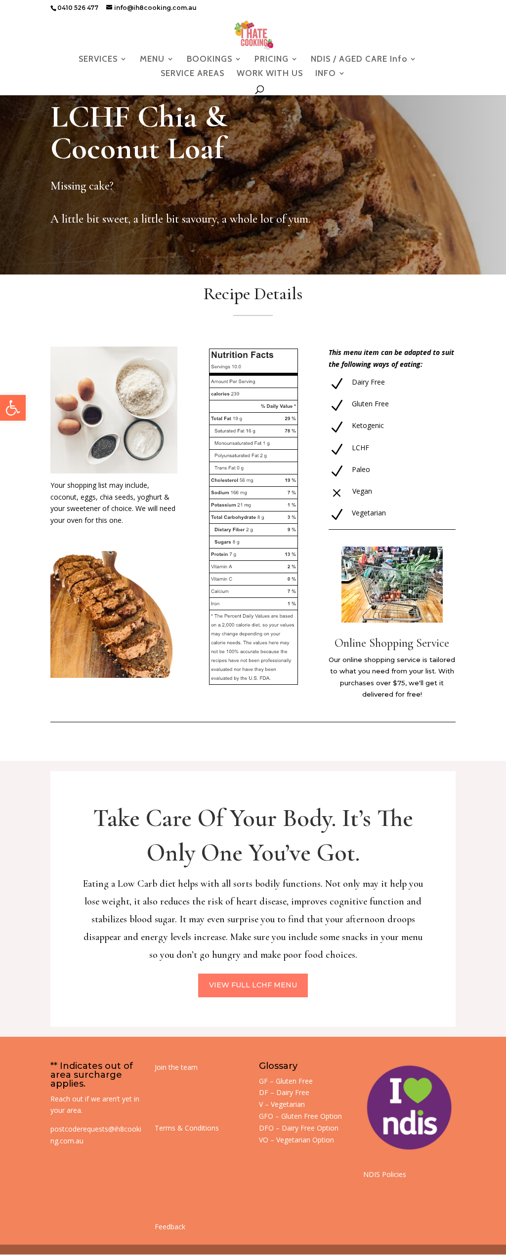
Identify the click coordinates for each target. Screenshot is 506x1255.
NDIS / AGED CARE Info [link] (359, 59)
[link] (13, 408)
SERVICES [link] (98, 59)
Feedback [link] (170, 1226)
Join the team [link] (176, 1067)
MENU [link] (152, 59)
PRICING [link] (271, 59)
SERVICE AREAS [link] (192, 74)
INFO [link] (325, 74)
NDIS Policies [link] (384, 1174)
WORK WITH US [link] (270, 74)
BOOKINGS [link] (209, 59)
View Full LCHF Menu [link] (253, 984)
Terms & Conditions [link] (187, 1128)
